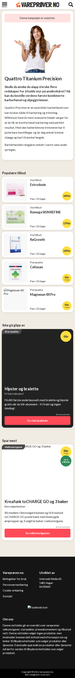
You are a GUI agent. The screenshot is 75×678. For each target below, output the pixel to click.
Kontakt (7, 596)
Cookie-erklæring (13, 590)
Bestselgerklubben (15, 506)
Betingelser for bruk (14, 578)
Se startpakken (37, 420)
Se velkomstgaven (37, 533)
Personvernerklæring (15, 584)
